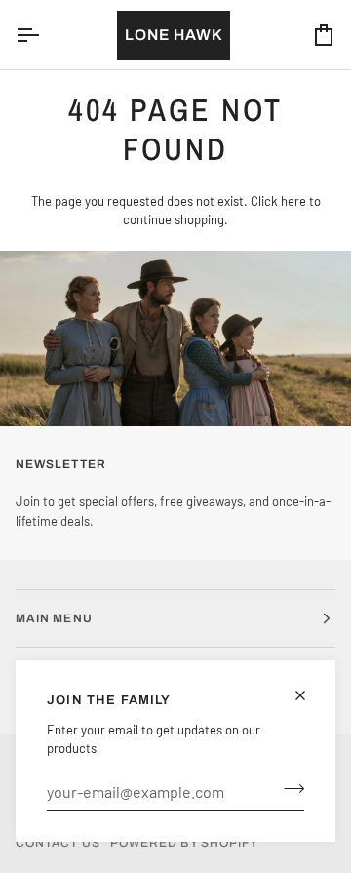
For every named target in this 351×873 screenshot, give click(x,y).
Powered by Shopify (184, 843)
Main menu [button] (54, 618)
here (293, 201)
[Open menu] (45, 34)
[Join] (288, 789)
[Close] (308, 695)
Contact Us (58, 843)
